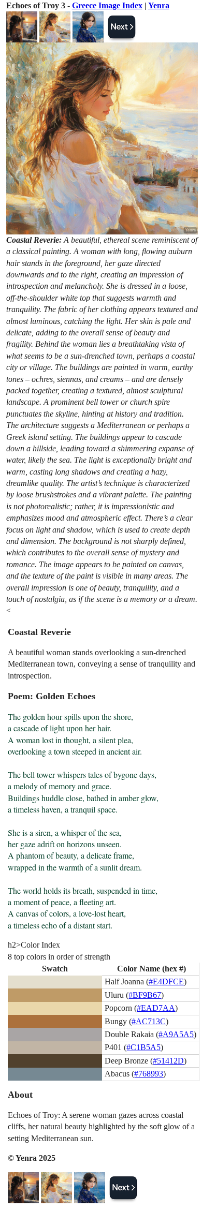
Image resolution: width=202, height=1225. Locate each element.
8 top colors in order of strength (59, 956)
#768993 (148, 1073)
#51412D (168, 1060)
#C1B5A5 (143, 1047)
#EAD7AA (156, 1007)
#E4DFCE (166, 981)
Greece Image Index (107, 5)
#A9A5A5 (176, 1034)
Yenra (158, 5)
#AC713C (149, 1021)
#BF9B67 (144, 995)
